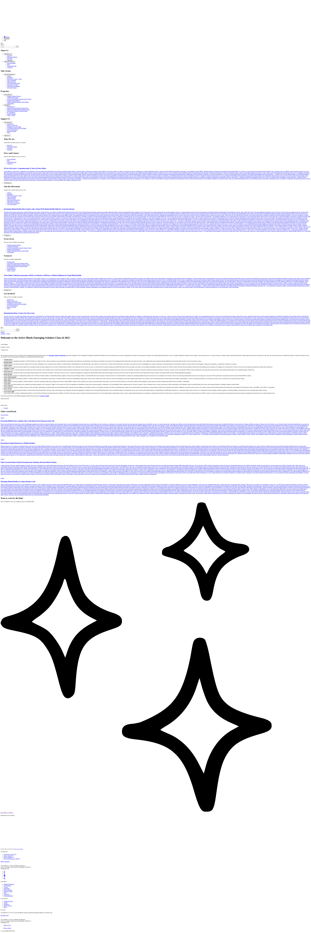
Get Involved (8, 122)
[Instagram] (4, 871)
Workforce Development (13, 100)
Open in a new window (18, 849)
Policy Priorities (8, 890)
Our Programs (7, 885)
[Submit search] (17, 47)
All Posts (3, 333)
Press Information (8, 896)
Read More (165, 435)
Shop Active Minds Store (13, 83)
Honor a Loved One (12, 125)
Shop (8, 132)
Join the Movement (9, 74)
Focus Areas (8, 94)
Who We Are (8, 54)
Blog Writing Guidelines (7, 812)
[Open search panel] (2, 328)
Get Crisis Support (12, 87)
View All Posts (4, 415)
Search (7, 38)
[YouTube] (4, 875)
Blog (8, 64)
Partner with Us (8, 905)
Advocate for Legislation (13, 86)
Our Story (9, 55)
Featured (7, 105)
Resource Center (8, 891)
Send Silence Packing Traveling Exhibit (17, 111)
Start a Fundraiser (11, 80)
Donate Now (10, 124)
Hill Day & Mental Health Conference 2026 (18, 109)
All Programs (10, 103)
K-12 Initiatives (11, 112)
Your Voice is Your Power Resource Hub (17, 108)
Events (5, 902)
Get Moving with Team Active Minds (16, 128)
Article (8, 333)
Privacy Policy (7, 928)
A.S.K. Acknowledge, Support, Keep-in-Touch (19, 99)
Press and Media (11, 63)
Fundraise (6, 904)
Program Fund (10, 106)
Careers (9, 76)
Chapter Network (8, 901)
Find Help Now (5, 915)
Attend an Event (11, 82)
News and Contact (9, 61)
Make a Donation (5, 861)
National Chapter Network (14, 96)
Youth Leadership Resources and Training (18, 102)
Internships (10, 77)
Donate (7, 37)
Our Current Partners (12, 129)
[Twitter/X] (4, 877)
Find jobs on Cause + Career (14, 79)
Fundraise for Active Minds (14, 127)
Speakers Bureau (11, 114)
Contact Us (10, 67)
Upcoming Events (11, 66)
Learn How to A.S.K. (12, 84)
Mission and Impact (12, 57)
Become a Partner (11, 131)
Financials (9, 60)
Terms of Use (7, 925)
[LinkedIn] (4, 878)
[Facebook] (4, 873)
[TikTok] (4, 874)
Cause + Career (11, 115)
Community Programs (12, 97)
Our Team (9, 58)
